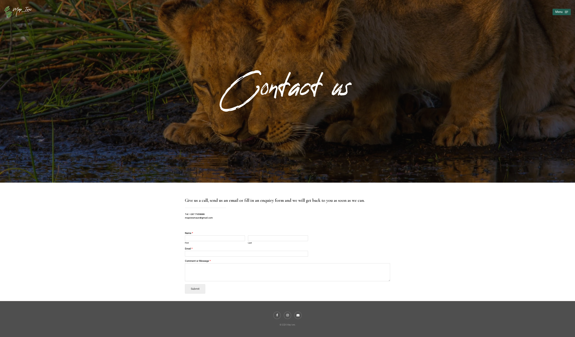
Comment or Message (198, 261)
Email (189, 248)
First (187, 243)
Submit (195, 289)
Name (189, 233)
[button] (562, 12)
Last (250, 243)
